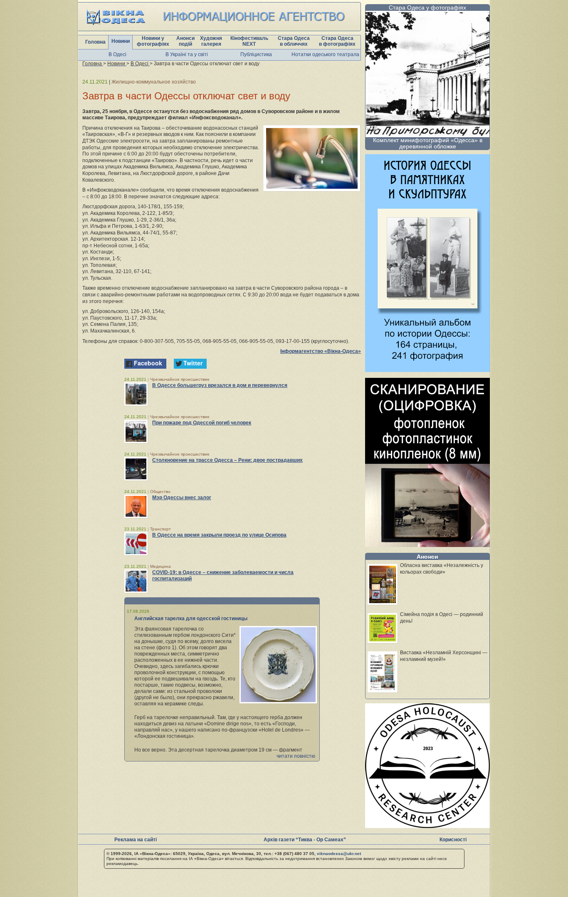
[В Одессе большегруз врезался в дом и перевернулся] (136, 394)
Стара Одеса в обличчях (294, 41)
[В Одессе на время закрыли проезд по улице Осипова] (136, 543)
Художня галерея (211, 41)
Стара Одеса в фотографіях (337, 41)
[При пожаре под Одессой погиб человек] (136, 431)
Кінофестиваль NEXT (249, 41)
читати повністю (296, 756)
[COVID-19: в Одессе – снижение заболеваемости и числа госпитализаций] (136, 581)
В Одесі (117, 54)
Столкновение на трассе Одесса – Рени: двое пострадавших (227, 460)
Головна (95, 42)
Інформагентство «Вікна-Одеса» (320, 351)
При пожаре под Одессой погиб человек (201, 423)
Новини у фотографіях (153, 41)
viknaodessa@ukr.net (339, 853)
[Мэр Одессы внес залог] (136, 506)
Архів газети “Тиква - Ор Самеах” (305, 840)
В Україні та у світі (186, 54)
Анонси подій (185, 41)
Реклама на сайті (135, 840)
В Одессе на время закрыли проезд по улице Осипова (219, 535)
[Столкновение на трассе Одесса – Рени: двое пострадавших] (136, 468)
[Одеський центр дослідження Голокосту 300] (427, 825)
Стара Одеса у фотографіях (427, 7)
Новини (120, 41)
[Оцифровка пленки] (427, 544)
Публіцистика (256, 54)
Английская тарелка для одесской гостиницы (190, 618)
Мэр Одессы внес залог (181, 497)
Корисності (453, 840)
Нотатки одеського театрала (325, 54)
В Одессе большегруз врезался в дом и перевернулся (219, 385)
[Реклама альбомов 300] (427, 369)
